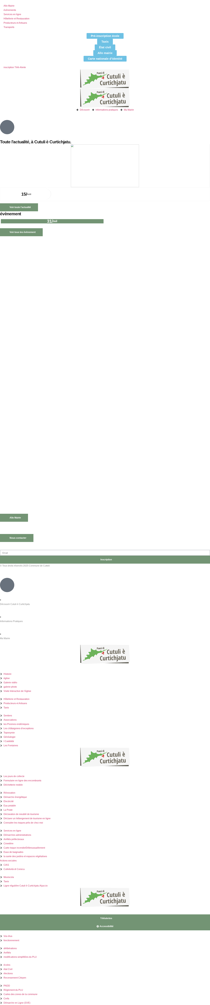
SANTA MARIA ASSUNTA (63, 190)
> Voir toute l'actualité (9, 912)
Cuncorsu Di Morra (115, 221)
